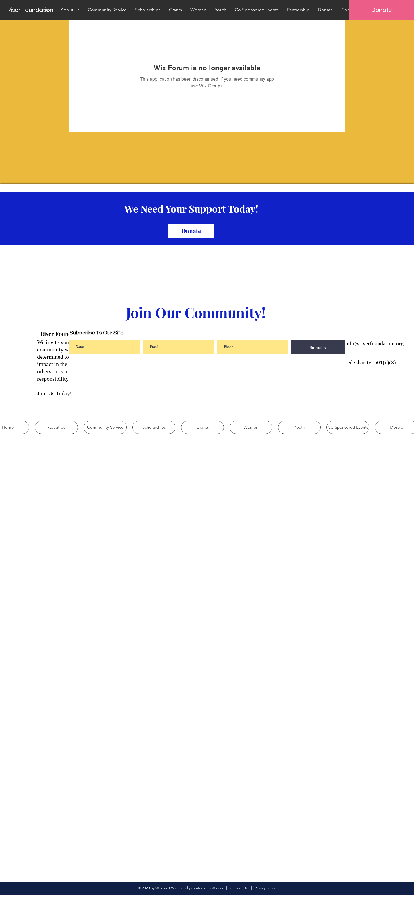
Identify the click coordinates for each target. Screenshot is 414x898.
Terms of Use (239, 888)
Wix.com (218, 888)
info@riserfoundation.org (374, 343)
